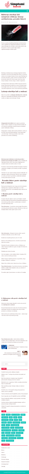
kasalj (9, 422)
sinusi (13, 432)
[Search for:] (14, 364)
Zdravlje (3, 466)
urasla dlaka (12, 438)
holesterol (5, 419)
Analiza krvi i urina (5, 447)
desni (10, 417)
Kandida (4, 422)
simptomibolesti (13, 22)
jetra (16, 419)
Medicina (3, 454)
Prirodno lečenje (6, 430)
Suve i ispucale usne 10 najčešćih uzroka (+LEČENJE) (13, 396)
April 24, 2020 (6, 22)
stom (3, 435)
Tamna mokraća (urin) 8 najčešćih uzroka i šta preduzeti (14, 393)
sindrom (8, 432)
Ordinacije (3, 457)
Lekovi (2, 452)
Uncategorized (4, 464)
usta (3, 440)
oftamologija (5, 427)
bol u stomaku (15, 414)
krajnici (23, 422)
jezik (20, 419)
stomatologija (10, 435)
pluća (12, 427)
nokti (8, 425)
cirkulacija (4, 417)
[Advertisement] (14, 61)
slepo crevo (20, 432)
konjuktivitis (16, 422)
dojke (15, 417)
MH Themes (22, 472)
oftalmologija (15, 425)
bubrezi (23, 414)
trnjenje (18, 435)
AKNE (3, 414)
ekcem (20, 417)
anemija (8, 414)
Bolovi (2, 450)
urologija (20, 438)
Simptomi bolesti (5, 461)
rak (3, 432)
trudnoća (4, 438)
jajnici (11, 419)
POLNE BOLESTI (19, 427)
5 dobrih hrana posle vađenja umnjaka (10, 372)
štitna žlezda (9, 440)
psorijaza (21, 430)
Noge (3, 425)
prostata (14, 430)
